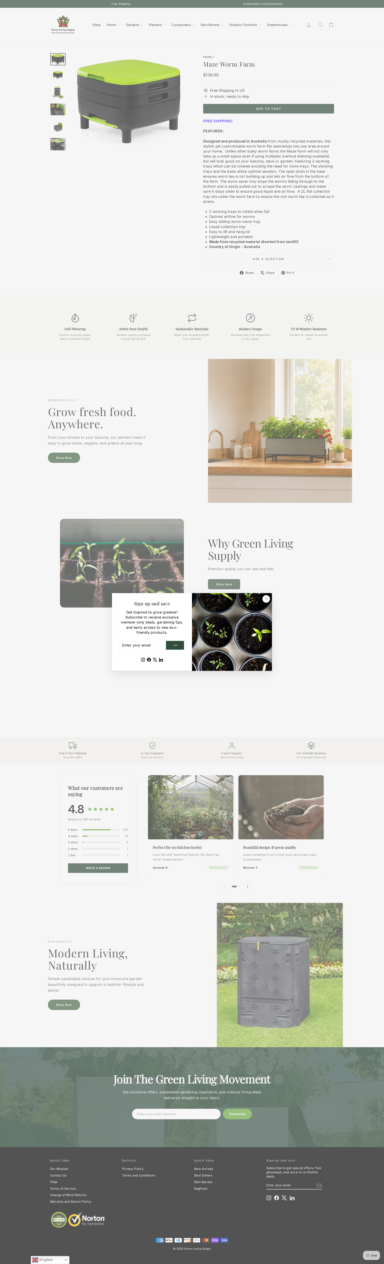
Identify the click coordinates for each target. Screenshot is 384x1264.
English (45, 1260)
